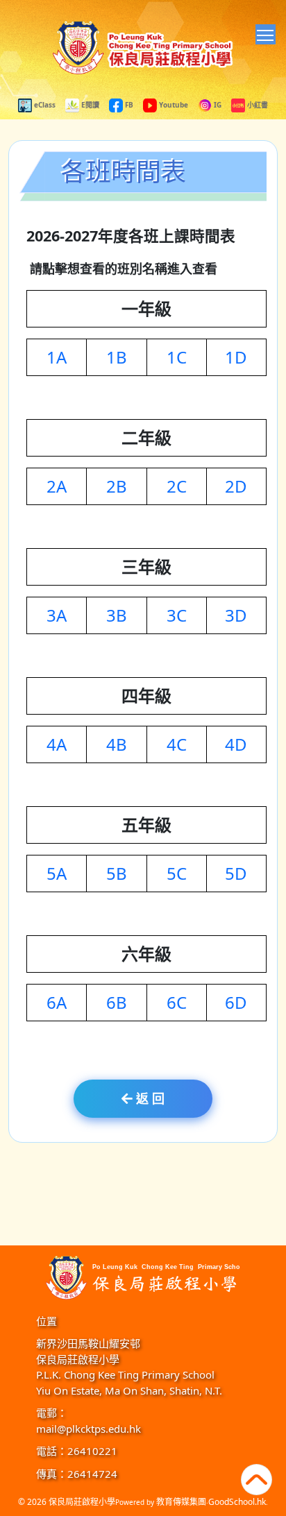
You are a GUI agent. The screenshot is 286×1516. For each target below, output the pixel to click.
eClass (44, 105)
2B (116, 486)
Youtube (172, 105)
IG (216, 105)
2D (236, 486)
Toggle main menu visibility (265, 34)
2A (57, 486)
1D (236, 357)
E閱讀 (89, 105)
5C (177, 873)
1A (57, 357)
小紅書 (256, 105)
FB (128, 105)
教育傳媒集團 (181, 1502)
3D (236, 615)
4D (236, 744)
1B (116, 357)
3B (116, 615)
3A (57, 615)
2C (177, 486)
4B (116, 744)
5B (116, 873)
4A (57, 744)
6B (116, 1002)
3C (177, 615)
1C (177, 357)
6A (57, 1002)
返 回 (149, 1098)
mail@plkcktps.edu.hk (88, 1429)
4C (177, 744)
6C (177, 1002)
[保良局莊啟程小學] (143, 1275)
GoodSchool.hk (237, 1502)
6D (236, 1002)
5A (57, 873)
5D (236, 873)
